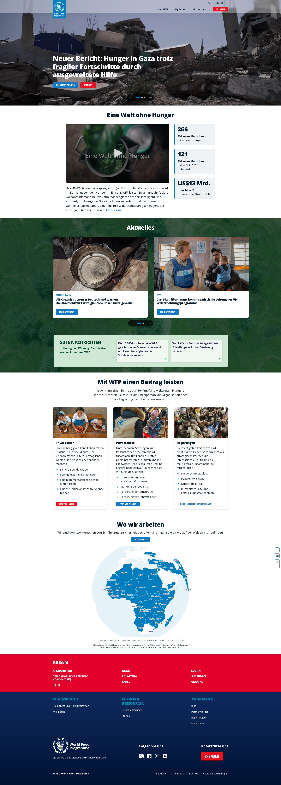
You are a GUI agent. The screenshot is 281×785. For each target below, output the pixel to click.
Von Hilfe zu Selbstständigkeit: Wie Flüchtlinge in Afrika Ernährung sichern (195, 347)
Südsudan (198, 676)
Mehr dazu (113, 210)
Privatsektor (198, 723)
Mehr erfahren (66, 312)
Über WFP (162, 9)
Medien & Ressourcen (133, 701)
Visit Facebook (149, 756)
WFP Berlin (59, 711)
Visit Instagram (157, 756)
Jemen (126, 670)
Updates (180, 9)
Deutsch (219, 3)
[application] (117, 153)
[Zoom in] (277, 562)
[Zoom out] (277, 566)
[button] (150, 97)
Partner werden (200, 711)
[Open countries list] (277, 550)
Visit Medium (165, 756)
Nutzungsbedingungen (215, 773)
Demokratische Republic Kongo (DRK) (70, 678)
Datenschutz (177, 773)
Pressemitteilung (65, 85)
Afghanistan (62, 670)
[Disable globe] (277, 556)
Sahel (126, 681)
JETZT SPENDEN (66, 504)
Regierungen (198, 717)
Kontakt (193, 773)
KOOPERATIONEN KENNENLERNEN (195, 504)
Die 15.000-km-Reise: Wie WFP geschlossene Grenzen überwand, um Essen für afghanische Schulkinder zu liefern (140, 349)
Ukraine (197, 681)
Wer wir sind (65, 699)
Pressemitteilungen (132, 710)
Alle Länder (140, 539)
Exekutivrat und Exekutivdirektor (71, 705)
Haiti (56, 685)
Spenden (220, 9)
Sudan (196, 670)
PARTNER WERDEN (128, 504)
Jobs (193, 705)
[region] (140, 591)
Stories (126, 715)
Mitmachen (199, 9)
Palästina (129, 676)
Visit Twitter (141, 756)
